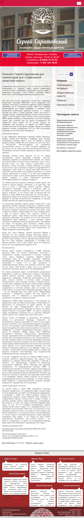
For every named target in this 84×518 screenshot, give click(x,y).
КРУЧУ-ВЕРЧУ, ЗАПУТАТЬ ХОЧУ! (69, 151)
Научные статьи (65, 104)
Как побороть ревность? (66, 148)
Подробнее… (16, 497)
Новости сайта (38, 443)
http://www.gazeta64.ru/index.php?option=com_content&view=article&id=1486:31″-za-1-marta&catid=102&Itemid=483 (20, 436)
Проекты (61, 100)
